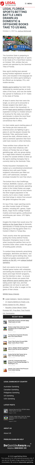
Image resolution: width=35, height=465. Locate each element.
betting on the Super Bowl (12, 224)
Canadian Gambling (11, 390)
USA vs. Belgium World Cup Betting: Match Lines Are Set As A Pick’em (18, 348)
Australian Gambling (11, 387)
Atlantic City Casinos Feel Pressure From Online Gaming (18, 369)
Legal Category (11, 299)
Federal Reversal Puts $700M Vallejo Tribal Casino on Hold (18, 321)
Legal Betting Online (20, 456)
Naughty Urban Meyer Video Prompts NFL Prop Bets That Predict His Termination (16, 310)
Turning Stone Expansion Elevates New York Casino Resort (18, 335)
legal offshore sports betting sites (15, 280)
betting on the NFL (10, 260)
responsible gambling (26, 462)
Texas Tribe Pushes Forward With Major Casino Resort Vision (17, 342)
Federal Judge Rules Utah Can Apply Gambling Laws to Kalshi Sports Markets (18, 328)
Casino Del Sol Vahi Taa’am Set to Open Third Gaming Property (17, 355)
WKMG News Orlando (11, 294)
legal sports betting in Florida (19, 109)
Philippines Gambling (11, 393)
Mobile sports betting (11, 87)
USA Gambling (9, 399)
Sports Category (24, 299)
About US (7, 433)
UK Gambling (9, 396)
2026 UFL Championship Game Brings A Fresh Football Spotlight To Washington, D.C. (18, 362)
